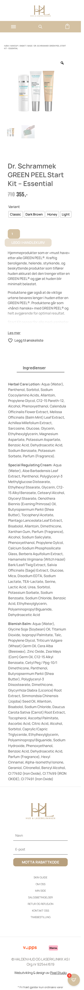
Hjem (6, 45)
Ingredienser (34, 367)
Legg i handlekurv (28, 242)
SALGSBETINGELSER (40, 897)
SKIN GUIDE (40, 877)
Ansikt (23, 45)
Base (30, 45)
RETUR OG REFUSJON (40, 904)
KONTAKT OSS (40, 910)
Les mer (14, 332)
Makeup (14, 45)
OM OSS (40, 884)
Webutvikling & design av (40, 972)
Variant (14, 206)
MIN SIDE (40, 890)
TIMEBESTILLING (41, 917)
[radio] (15, 214)
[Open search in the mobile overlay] (40, 26)
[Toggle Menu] (13, 26)
